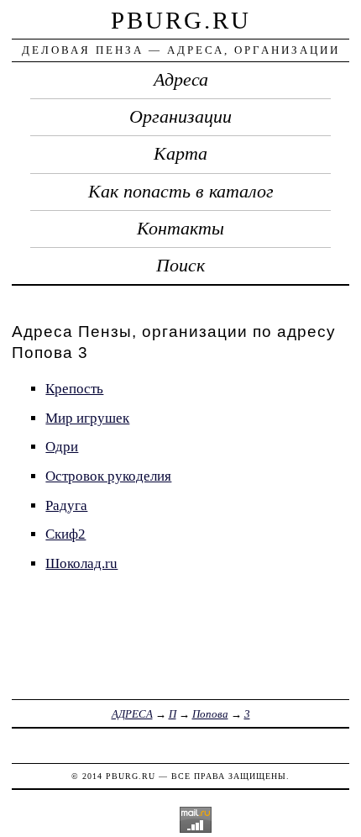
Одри (61, 447)
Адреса (181, 80)
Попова (210, 714)
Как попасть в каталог (181, 192)
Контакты (180, 228)
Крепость (74, 389)
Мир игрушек (87, 418)
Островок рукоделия (108, 476)
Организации (180, 117)
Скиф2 (65, 534)
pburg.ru (181, 20)
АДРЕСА (132, 714)
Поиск (180, 265)
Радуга (66, 505)
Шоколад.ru (81, 563)
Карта (180, 154)
